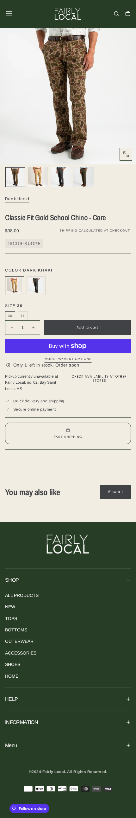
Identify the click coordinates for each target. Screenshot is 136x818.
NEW (10, 606)
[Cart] (128, 14)
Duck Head (17, 198)
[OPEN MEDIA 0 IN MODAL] (126, 154)
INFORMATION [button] (21, 722)
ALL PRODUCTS (22, 595)
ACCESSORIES (20, 652)
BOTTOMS (16, 629)
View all (115, 491)
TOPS (11, 618)
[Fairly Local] (68, 543)
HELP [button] (11, 699)
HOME (11, 676)
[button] (9, 13)
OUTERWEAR (19, 641)
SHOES (12, 664)
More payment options (68, 359)
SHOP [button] (12, 580)
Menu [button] (11, 745)
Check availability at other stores (99, 378)
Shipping (68, 230)
